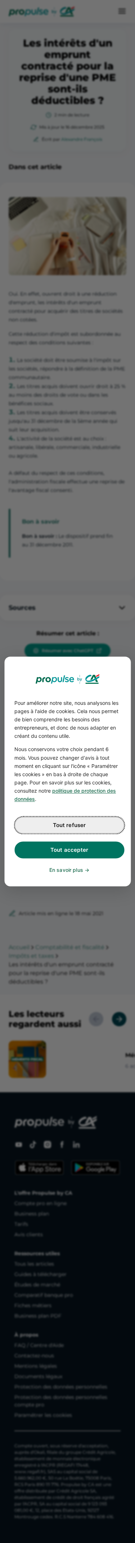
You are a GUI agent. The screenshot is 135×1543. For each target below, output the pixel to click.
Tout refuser (69, 825)
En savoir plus (66, 870)
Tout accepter (69, 850)
